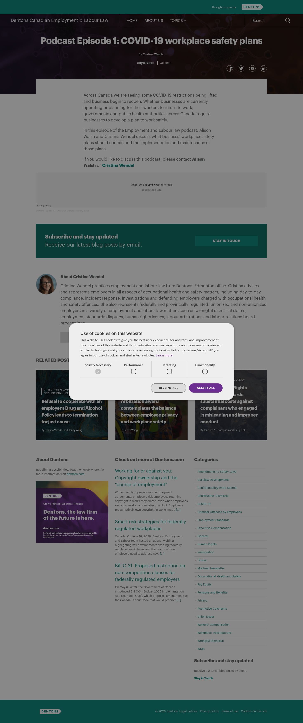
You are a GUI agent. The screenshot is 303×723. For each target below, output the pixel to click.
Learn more (164, 355)
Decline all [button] (168, 388)
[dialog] (151, 361)
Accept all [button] (206, 388)
